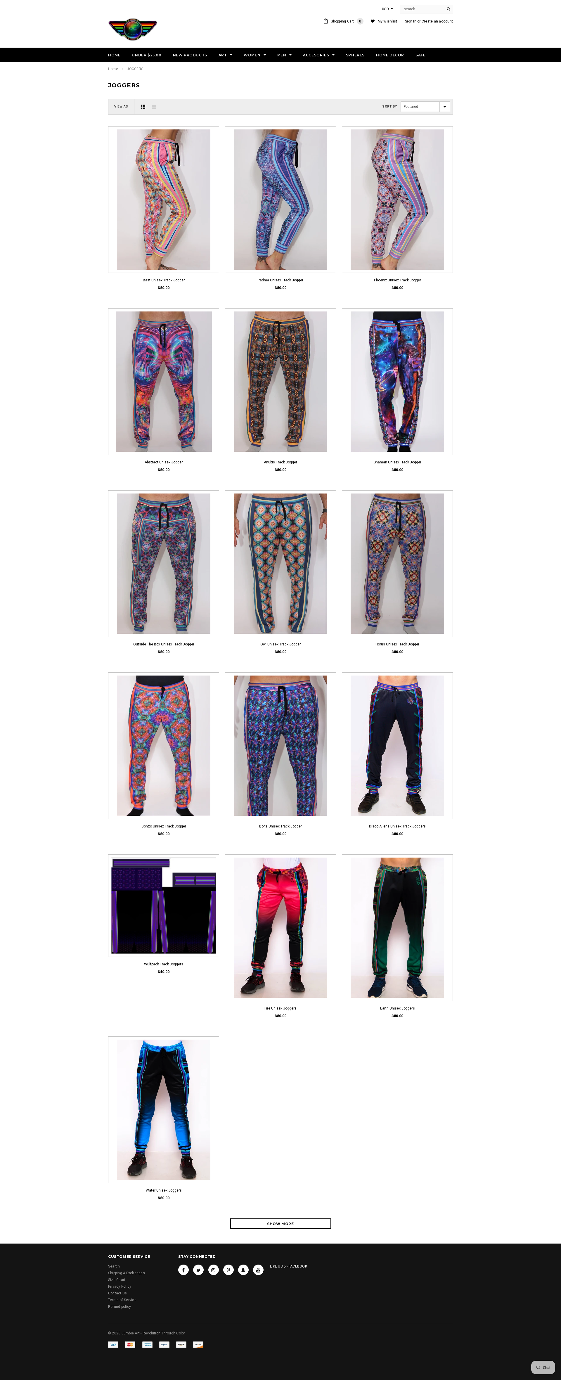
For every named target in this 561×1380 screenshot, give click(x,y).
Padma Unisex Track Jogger (280, 280)
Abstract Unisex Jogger (164, 462)
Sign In (410, 21)
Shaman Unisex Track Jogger (397, 462)
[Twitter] (198, 1270)
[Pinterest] (228, 1270)
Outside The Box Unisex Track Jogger (163, 644)
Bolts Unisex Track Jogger (280, 826)
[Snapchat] (243, 1270)
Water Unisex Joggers (164, 1190)
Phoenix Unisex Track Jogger (397, 280)
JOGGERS (135, 69)
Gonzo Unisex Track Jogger (163, 826)
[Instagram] (213, 1270)
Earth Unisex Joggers (397, 1008)
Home (113, 69)
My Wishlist (387, 21)
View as (121, 106)
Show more (280, 1224)
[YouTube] (258, 1270)
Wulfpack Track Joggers (163, 964)
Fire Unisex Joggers (280, 1008)
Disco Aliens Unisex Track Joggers (397, 826)
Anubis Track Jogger (280, 462)
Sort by (389, 106)
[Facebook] (183, 1270)
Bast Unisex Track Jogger (164, 280)
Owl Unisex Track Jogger (280, 644)
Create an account (437, 21)
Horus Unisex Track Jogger (397, 644)
